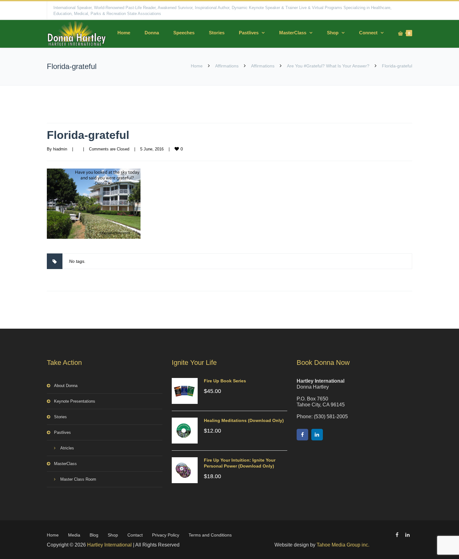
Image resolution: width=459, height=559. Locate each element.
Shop (332, 32)
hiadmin (60, 149)
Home (123, 32)
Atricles (67, 448)
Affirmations (227, 65)
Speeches (184, 32)
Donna (152, 32)
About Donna (65, 385)
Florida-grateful (88, 135)
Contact (135, 534)
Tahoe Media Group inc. (343, 544)
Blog (94, 534)
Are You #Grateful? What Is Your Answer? (328, 65)
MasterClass (292, 32)
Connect (368, 32)
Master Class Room (78, 479)
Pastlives (249, 32)
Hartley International (109, 544)
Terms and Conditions (210, 534)
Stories (217, 32)
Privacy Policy (165, 534)
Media (74, 534)
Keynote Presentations (74, 401)
